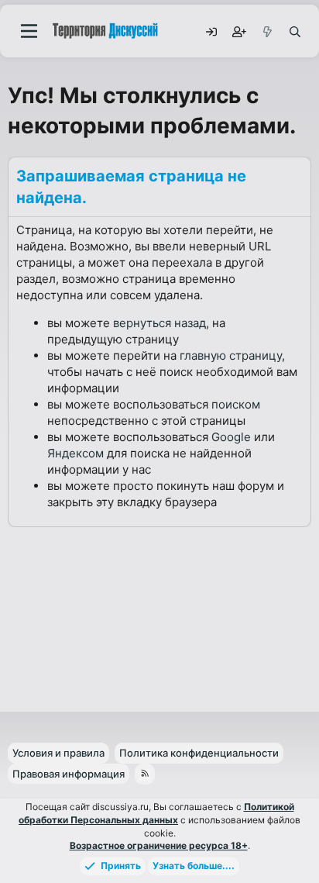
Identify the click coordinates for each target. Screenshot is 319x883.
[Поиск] (294, 31)
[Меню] (29, 31)
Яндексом (75, 453)
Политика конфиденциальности (199, 753)
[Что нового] (266, 31)
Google (231, 436)
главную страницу (231, 355)
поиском (235, 404)
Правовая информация (68, 773)
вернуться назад (159, 323)
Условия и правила (58, 753)
